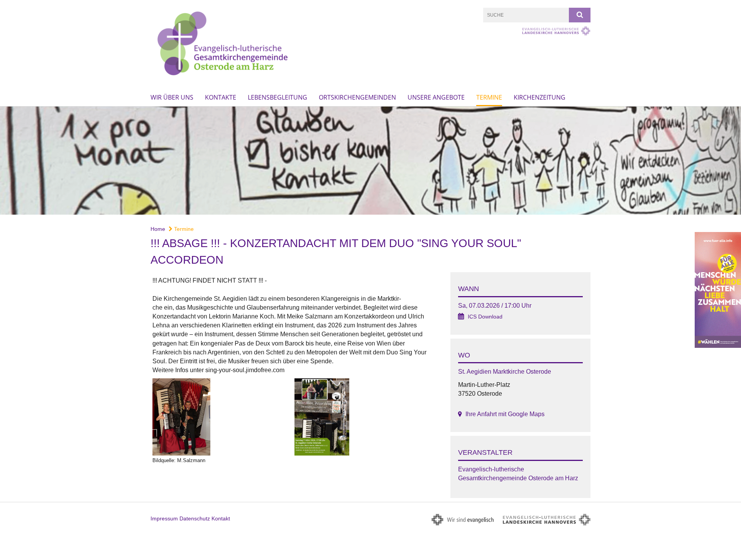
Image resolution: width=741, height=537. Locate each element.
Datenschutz (194, 518)
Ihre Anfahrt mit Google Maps (505, 414)
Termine (489, 97)
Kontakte (220, 97)
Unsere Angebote (436, 97)
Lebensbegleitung (277, 97)
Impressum (164, 518)
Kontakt (220, 518)
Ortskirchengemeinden (357, 97)
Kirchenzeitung (539, 97)
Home (158, 229)
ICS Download (485, 317)
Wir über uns (172, 97)
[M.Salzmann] (221, 417)
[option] (370, 161)
